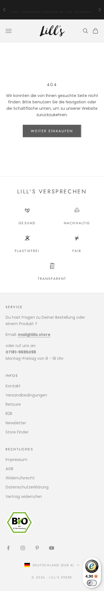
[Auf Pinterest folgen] (37, 548)
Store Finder (17, 432)
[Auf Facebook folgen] (8, 548)
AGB (9, 469)
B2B (9, 413)
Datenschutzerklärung (27, 487)
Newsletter (16, 423)
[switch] (92, 583)
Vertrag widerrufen (24, 496)
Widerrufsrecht (20, 478)
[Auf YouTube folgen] (51, 548)
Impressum (16, 459)
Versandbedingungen (26, 395)
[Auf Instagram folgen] (23, 548)
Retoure (13, 404)
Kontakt (13, 386)
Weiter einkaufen (52, 131)
